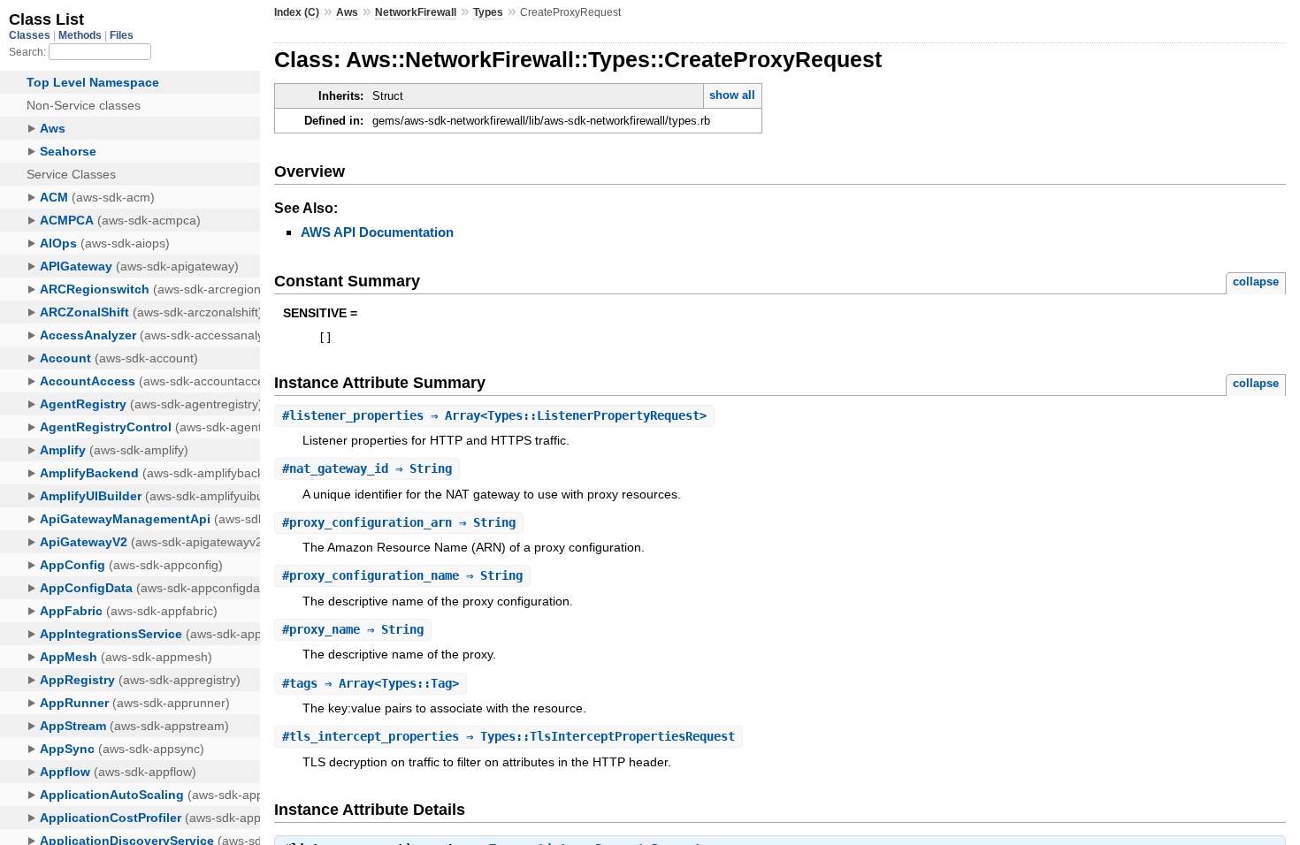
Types (488, 12)
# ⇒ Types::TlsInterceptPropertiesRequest (508, 736)
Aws (347, 12)
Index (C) (296, 12)
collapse (1256, 281)
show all (732, 95)
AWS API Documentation (377, 232)
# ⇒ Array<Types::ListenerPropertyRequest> (494, 415)
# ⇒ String (367, 468)
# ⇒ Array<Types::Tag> (370, 683)
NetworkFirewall (415, 12)
